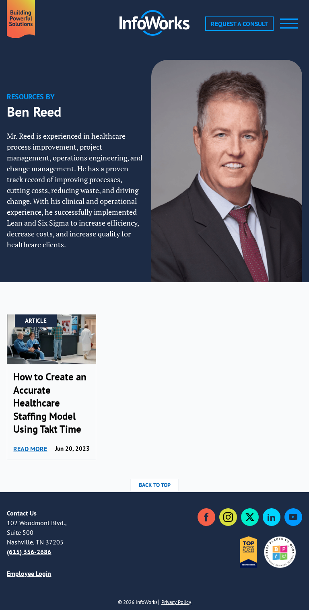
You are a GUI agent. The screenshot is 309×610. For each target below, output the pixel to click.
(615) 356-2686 (29, 552)
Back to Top (155, 485)
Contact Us (22, 513)
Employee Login (29, 573)
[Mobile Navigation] (289, 23)
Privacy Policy (176, 602)
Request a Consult (239, 24)
